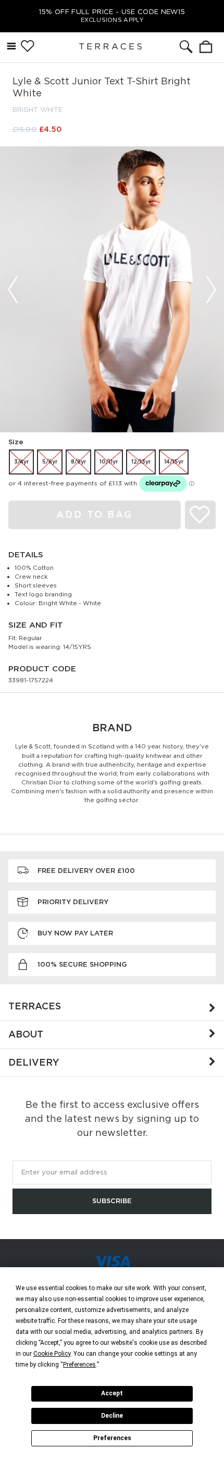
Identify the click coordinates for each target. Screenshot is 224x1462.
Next (211, 289)
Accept (112, 1393)
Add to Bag (94, 514)
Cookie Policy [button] (51, 1353)
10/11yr (108, 461)
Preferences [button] (79, 1364)
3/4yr (21, 461)
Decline (112, 1415)
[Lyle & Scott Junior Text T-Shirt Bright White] (112, 289)
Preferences (112, 1438)
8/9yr (78, 461)
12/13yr (141, 461)
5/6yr (49, 461)
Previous (13, 289)
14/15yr (173, 461)
